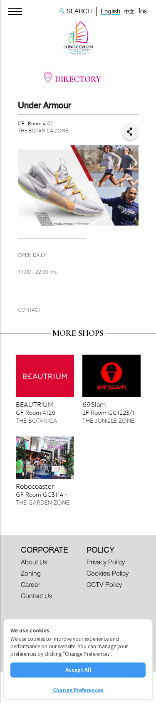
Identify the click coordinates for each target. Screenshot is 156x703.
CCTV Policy (104, 584)
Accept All (78, 669)
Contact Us (36, 595)
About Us (34, 562)
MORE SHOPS (78, 333)
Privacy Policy (106, 562)
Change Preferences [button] (78, 689)
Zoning (31, 573)
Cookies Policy (108, 573)
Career (30, 584)
